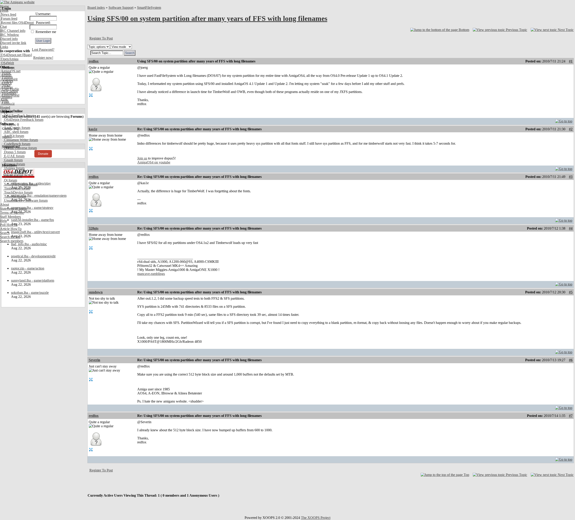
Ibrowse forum (14, 164)
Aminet (5, 75)
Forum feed (8, 18)
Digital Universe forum (20, 148)
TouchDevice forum (18, 192)
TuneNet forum (14, 196)
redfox (94, 61)
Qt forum (10, 180)
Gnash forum (13, 160)
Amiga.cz (7, 103)
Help (3, 221)
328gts (93, 228)
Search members (11, 241)
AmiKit (6, 83)
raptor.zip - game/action (27, 268)
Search (5, 233)
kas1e (93, 129)
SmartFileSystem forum (20, 184)
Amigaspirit (9, 79)
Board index (96, 7)
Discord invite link (13, 43)
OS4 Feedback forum (19, 115)
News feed (8, 14)
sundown (96, 292)
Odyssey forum (14, 172)
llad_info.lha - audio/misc (29, 244)
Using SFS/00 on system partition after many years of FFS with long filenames (207, 18)
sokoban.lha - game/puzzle (30, 292)
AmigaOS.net (10, 71)
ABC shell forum (15, 132)
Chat (3, 27)
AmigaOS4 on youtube (153, 162)
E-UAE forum (13, 156)
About (4, 204)
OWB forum (12, 176)
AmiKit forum (13, 136)
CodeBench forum (16, 144)
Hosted (5, 107)
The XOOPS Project (315, 518)
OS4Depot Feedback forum (23, 120)
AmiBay (6, 87)
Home (4, 6)
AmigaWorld (9, 95)
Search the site (10, 237)
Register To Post (101, 38)
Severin (94, 360)
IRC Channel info (12, 31)
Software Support (120, 7)
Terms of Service (12, 213)
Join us (142, 158)
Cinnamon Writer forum (20, 140)
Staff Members (10, 217)
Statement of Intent (13, 208)
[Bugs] (26, 55)
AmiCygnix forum (16, 128)
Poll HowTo (9, 225)
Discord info (9, 39)
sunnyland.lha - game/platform (32, 280)
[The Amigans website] (17, 2)
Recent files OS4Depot (17, 22)
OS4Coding (9, 91)
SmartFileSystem (149, 7)
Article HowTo (11, 229)
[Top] (563, 120)
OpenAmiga (9, 59)
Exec (4, 99)
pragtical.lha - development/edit (33, 256)
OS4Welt (7, 63)
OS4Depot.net (10, 55)
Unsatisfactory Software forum (25, 200)
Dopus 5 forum (14, 152)
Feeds (4, 10)
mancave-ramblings (151, 274)
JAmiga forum (13, 168)
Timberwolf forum (16, 188)
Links (4, 47)
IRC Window (9, 35)
